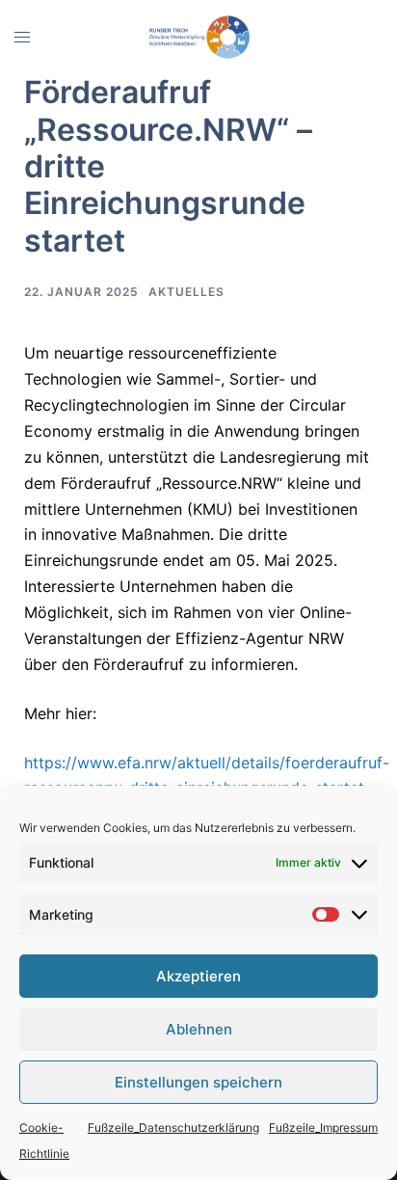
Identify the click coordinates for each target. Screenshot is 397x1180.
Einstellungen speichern (198, 1082)
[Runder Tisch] (198, 35)
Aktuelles (186, 291)
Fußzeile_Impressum (323, 1127)
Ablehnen (199, 1029)
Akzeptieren (198, 976)
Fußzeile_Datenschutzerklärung (173, 1127)
